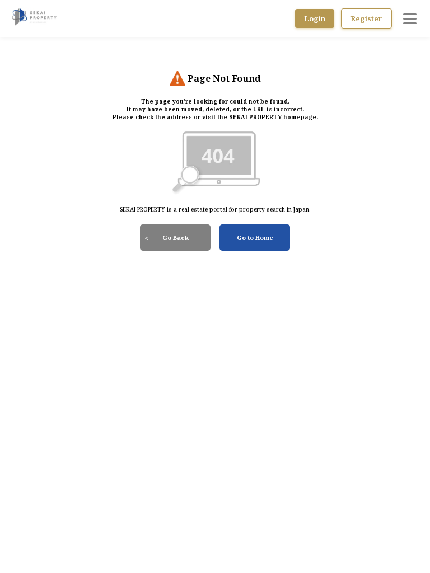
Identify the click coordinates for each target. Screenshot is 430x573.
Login (314, 18)
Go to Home (255, 237)
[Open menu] (410, 18)
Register (366, 18)
